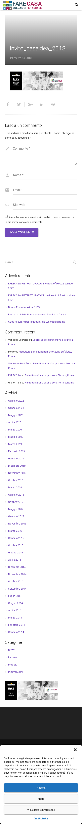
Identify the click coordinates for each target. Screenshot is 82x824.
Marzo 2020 (15, 429)
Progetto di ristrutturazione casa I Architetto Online (37, 314)
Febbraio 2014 (16, 624)
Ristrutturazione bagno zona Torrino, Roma (49, 375)
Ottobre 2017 (15, 501)
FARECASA (14, 375)
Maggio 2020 (15, 415)
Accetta (41, 787)
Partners (13, 657)
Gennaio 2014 (16, 632)
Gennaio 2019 (16, 458)
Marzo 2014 (15, 617)
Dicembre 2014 (16, 566)
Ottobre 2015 (15, 545)
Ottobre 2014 (15, 581)
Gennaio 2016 (16, 538)
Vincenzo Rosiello (18, 363)
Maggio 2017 (15, 509)
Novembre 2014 (17, 574)
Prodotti (12, 664)
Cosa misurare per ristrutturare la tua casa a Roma (36, 321)
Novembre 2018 (17, 472)
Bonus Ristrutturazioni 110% (24, 307)
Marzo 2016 (15, 530)
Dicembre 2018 (16, 465)
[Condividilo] (9, 104)
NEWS (11, 650)
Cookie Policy (41, 818)
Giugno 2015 (15, 552)
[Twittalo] (19, 104)
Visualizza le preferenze (41, 809)
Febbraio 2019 (16, 451)
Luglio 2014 (14, 595)
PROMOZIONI (15, 671)
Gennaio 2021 (16, 407)
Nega (41, 798)
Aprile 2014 (14, 610)
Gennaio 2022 (16, 400)
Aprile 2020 (14, 422)
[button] (75, 750)
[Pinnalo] (51, 104)
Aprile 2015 (14, 559)
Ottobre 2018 (15, 480)
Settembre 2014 (17, 588)
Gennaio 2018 (16, 494)
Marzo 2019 (15, 444)
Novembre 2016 (17, 523)
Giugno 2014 (15, 603)
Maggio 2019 (15, 436)
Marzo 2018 (15, 487)
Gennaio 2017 (16, 516)
